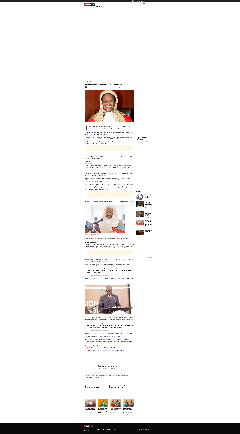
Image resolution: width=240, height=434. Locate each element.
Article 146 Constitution (92, 373)
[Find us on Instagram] (141, 429)
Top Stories (98, 3)
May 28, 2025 (100, 87)
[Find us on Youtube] (141, 1)
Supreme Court (90, 132)
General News (88, 81)
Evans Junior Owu (92, 87)
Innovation (126, 3)
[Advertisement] (109, 148)
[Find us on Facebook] (136, 1)
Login (155, 1)
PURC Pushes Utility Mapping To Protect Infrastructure (148, 196)
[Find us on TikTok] (142, 1)
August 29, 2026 (101, 414)
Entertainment (134, 3)
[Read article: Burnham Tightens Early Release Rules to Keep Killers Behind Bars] (140, 214)
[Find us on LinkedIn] (139, 1)
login (89, 381)
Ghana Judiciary (121, 373)
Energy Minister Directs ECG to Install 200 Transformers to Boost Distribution (107, 350)
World (120, 3)
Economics (109, 3)
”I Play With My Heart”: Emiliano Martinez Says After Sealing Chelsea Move (148, 204)
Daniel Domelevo (113, 373)
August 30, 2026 (89, 412)
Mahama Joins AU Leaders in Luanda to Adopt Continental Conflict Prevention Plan (90, 410)
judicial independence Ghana (101, 375)
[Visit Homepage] (89, 4)
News (104, 3)
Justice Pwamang (124, 375)
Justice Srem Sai (89, 377)
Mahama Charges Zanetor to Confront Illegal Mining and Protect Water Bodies (115, 410)
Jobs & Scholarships (100, 6)
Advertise (88, 1)
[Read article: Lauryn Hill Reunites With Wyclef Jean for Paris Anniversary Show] (140, 232)
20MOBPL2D (141, 3)
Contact (96, 1)
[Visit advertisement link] (120, 42)
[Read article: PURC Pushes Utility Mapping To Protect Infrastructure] (140, 197)
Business (115, 3)
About (85, 1)
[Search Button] (155, 4)
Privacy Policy (92, 1)
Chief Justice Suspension (104, 373)
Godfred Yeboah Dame (90, 375)
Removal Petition (97, 377)
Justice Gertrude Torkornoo (114, 375)
